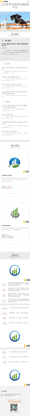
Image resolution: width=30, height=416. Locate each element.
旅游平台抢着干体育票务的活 (9, 131)
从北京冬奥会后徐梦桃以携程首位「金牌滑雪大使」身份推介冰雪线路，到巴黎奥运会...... (15, 134)
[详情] (13, 73)
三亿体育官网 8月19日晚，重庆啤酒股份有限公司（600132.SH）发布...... (13, 110)
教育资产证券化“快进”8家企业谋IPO (11, 77)
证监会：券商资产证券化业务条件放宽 (12, 84)
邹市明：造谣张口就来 (7, 114)
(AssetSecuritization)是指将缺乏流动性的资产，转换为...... (15, 96)
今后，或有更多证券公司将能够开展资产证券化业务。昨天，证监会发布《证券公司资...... (15, 87)
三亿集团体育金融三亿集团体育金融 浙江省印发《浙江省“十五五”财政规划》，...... (14, 72)
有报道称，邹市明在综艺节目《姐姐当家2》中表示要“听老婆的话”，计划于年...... (15, 117)
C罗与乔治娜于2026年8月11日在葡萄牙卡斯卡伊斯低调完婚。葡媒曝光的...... (15, 126)
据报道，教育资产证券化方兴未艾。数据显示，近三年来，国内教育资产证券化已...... (15, 79)
